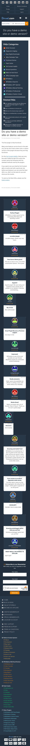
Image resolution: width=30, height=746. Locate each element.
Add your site (8, 682)
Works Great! (15, 402)
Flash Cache (9, 63)
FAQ (8, 12)
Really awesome (15, 379)
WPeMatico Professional (13, 91)
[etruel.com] (8, 18)
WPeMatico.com (9, 664)
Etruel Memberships (11, 617)
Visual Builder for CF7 (10, 731)
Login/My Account (11, 620)
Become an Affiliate (11, 608)
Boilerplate (7, 658)
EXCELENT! (13, 505)
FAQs (6, 690)
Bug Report (8, 672)
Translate (7, 650)
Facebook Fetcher (11, 60)
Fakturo (7, 640)
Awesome (9, 425)
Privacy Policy (9, 632)
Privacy (8, 9)
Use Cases (7, 704)
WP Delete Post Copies (11, 726)
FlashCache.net (9, 688)
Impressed (15, 354)
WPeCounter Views (10, 720)
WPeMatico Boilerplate (11, 718)
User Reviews (8, 676)
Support (22, 9)
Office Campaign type (12, 75)
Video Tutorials (9, 666)
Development (8, 642)
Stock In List (8, 654)
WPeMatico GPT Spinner (13, 85)
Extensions (8, 615)
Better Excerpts (10, 48)
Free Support (9, 624)
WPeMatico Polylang (10, 714)
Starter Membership (11, 612)
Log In (22, 12)
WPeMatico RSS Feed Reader (12, 712)
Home (8, 6)
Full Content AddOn (11, 66)
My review (10, 307)
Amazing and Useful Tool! (14, 449)
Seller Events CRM (9, 724)
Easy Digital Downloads (13, 54)
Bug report (7, 644)
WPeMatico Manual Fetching (14, 88)
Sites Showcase (9, 680)
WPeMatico (9, 78)
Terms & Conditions (22, 6)
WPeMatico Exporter (12, 82)
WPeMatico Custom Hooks (12, 716)
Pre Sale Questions (6, 138)
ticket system (6, 180)
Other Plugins (7, 710)
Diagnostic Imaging (11, 51)
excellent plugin (15, 236)
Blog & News (9, 602)
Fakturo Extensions (10, 652)
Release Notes (8, 648)
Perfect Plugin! (14, 213)
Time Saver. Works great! (14, 259)
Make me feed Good (12, 72)
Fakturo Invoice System (10, 637)
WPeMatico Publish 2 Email (14, 94)
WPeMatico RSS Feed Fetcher (11, 662)
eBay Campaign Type (12, 57)
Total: (20, 18)
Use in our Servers (10, 656)
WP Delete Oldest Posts (11, 728)
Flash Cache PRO (9, 706)
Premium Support (10, 627)
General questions (11, 69)
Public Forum (8, 646)
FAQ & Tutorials (10, 605)
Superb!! (14, 283)
